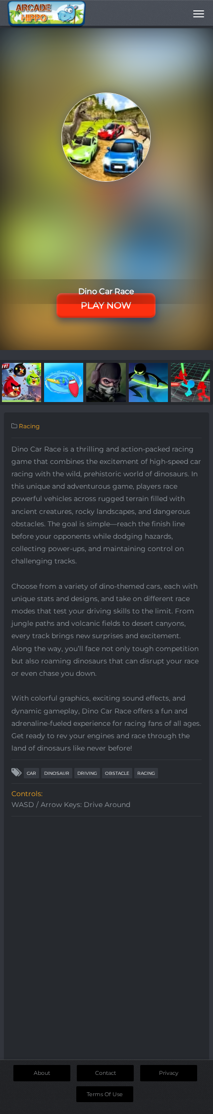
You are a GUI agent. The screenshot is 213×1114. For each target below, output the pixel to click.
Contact (105, 1072)
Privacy (168, 1072)
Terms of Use (105, 1094)
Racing (29, 426)
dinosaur (56, 773)
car (31, 773)
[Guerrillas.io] (105, 381)
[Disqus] (106, 945)
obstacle (117, 773)
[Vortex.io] (63, 381)
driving (87, 773)
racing (146, 773)
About (42, 1072)
